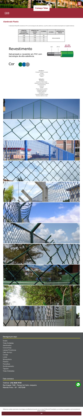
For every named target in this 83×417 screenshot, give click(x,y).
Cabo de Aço (7, 352)
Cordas (5, 355)
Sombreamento (8, 366)
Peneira (5, 362)
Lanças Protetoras (9, 350)
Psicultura (6, 364)
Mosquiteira (7, 359)
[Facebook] (6, 13)
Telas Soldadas (8, 343)
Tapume (6, 369)
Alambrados (7, 345)
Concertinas (7, 348)
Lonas (5, 357)
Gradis (5, 341)
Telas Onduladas (8, 371)
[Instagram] (8, 13)
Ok (41, 413)
